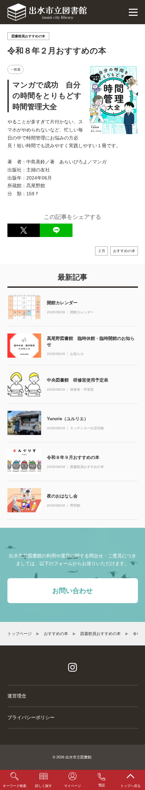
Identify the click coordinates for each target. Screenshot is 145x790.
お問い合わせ (72, 590)
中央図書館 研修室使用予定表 (77, 380)
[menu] (133, 12)
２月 (101, 251)
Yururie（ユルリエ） (67, 418)
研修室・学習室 (82, 389)
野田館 (75, 505)
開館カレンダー (62, 302)
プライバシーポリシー (31, 717)
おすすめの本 (124, 251)
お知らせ (77, 354)
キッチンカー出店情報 (87, 428)
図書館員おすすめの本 (87, 467)
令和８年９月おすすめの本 (73, 457)
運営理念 (16, 696)
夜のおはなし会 (62, 496)
